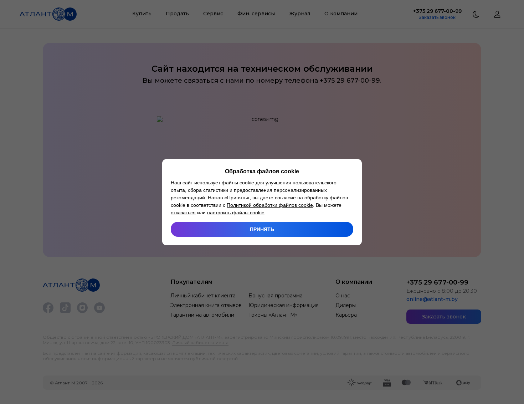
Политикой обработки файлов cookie (270, 205)
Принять (262, 229)
